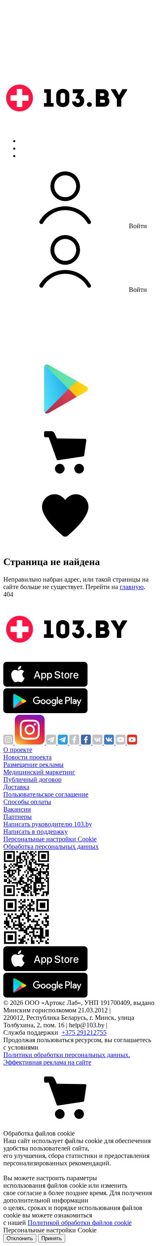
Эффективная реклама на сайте (47, 1062)
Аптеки (30, 148)
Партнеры (17, 816)
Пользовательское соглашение (45, 794)
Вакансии (17, 809)
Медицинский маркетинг (39, 772)
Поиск (29, 140)
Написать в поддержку (35, 831)
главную (132, 586)
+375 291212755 (84, 1032)
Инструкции (37, 155)
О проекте (17, 749)
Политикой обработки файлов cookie (80, 1222)
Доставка (16, 786)
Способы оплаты (27, 801)
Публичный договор (32, 779)
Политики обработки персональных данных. (66, 1054)
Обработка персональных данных (51, 846)
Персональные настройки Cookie (50, 839)
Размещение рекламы (33, 764)
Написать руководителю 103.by (47, 824)
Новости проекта (27, 757)
